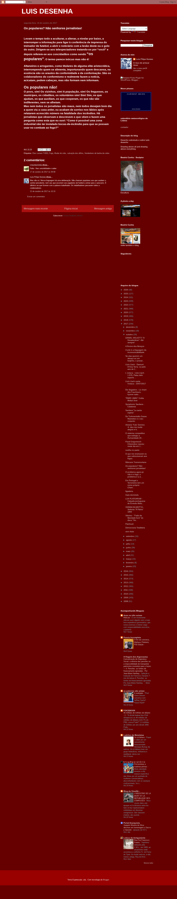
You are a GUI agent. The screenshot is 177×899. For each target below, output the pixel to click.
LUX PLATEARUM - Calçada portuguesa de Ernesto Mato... (135, 501)
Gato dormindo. (132, 495)
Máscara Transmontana (135, 462)
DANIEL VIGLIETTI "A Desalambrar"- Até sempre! (134, 340)
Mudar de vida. (60, 153)
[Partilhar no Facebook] (46, 149)
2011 (126, 590)
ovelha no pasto (132, 450)
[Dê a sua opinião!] (41, 149)
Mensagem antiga (103, 208)
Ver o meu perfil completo (140, 69)
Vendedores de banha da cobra (96, 153)
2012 (126, 586)
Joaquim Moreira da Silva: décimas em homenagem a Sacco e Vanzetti (137, 827)
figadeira (129, 491)
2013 (126, 582)
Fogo (51, 153)
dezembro (130, 327)
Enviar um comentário (36, 197)
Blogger (106, 880)
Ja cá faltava (139, 737)
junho (128, 547)
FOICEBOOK (129, 710)
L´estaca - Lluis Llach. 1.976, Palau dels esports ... (135, 375)
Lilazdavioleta (36, 165)
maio (128, 551)
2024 (126, 297)
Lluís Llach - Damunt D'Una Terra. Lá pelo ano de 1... (135, 366)
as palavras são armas (134, 691)
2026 (126, 290)
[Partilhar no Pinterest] (49, 149)
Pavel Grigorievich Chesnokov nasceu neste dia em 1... (134, 444)
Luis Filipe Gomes (38, 177)
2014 (126, 579)
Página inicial (71, 208)
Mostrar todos (148, 863)
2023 (126, 301)
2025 (126, 293)
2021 (126, 309)
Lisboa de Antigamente (134, 838)
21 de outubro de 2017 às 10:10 (42, 191)
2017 (126, 324)
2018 (126, 320)
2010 (126, 594)
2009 (126, 597)
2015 (126, 575)
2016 (126, 571)
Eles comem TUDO (40, 153)
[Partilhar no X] (44, 149)
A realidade (139, 693)
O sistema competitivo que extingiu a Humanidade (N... (135, 435)
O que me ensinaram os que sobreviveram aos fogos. (136, 456)
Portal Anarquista (131, 823)
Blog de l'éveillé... (131, 791)
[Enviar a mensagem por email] (39, 149)
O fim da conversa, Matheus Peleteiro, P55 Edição (141, 642)
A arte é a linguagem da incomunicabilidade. (135, 351)
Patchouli (129, 524)
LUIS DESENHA (47, 11)
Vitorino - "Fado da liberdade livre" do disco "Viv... (134, 517)
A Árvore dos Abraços (134, 346)
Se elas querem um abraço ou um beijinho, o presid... (134, 358)
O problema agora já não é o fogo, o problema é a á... (134, 474)
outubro (129, 334)
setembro (130, 536)
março (129, 559)
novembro (130, 331)
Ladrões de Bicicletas (133, 735)
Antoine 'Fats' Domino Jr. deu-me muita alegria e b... (135, 427)
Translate (141, 32)
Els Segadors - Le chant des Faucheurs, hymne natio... (135, 392)
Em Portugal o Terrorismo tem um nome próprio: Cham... (134, 483)
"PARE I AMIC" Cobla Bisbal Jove (134, 399)
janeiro (129, 566)
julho (128, 544)
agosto (129, 540)
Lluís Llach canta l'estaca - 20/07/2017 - (135, 383)
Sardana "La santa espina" (133, 411)
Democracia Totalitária (135, 528)
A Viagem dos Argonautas (135, 657)
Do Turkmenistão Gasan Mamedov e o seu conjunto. (136, 418)
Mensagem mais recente (36, 208)
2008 (126, 601)
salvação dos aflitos (75, 153)
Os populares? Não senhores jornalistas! (135, 467)
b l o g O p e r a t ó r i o (134, 762)
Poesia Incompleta (132, 637)
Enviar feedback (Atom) (72, 216)
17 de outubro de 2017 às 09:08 (42, 172)
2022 (126, 305)
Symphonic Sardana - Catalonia (134, 405)
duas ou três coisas (132, 615)
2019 (126, 316)
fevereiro (130, 562)
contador (124, 127)
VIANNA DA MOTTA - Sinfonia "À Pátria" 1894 (134, 509)
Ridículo (127, 618)
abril (128, 555)
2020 (126, 312)
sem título (129, 531)
